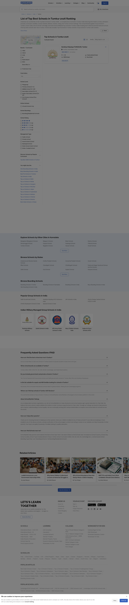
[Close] (105, 288)
